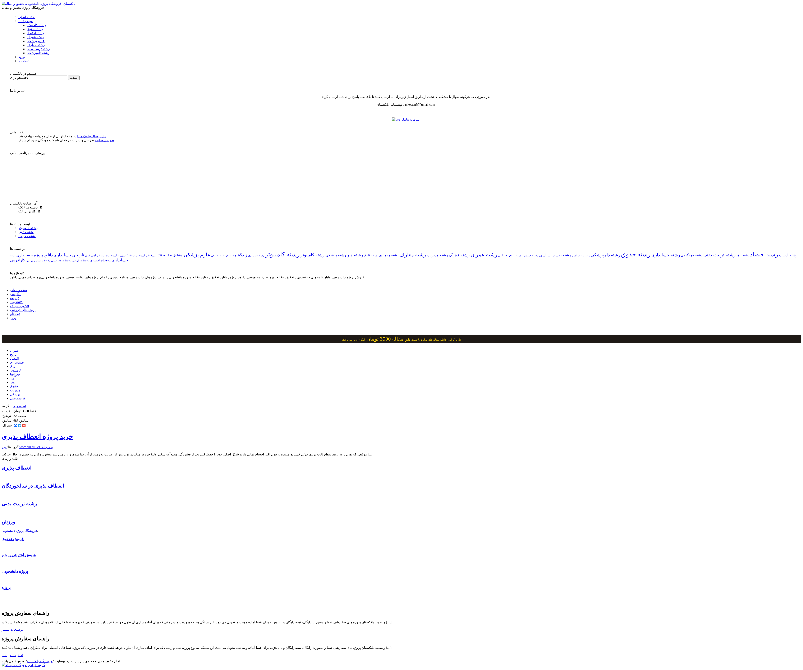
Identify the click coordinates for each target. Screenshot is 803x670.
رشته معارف (36, 45)
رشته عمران (35, 37)
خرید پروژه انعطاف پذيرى (37, 436)
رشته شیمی (530, 255)
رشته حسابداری (665, 254)
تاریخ (13, 354)
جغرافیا (15, 374)
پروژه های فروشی (23, 310)
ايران (87, 256)
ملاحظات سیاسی (42, 260)
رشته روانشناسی (581, 255)
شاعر (228, 255)
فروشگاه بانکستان (39, 661)
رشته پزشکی (335, 255)
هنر (12, 382)
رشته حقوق (35, 29)
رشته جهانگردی (691, 255)
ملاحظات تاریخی (81, 260)
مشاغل (178, 255)
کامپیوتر (15, 370)
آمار (12, 378)
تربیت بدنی (17, 398)
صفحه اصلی (26, 17)
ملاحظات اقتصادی (100, 260)
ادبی (93, 255)
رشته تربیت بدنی (38, 49)
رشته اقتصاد (35, 33)
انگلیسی (15, 294)
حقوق (14, 386)
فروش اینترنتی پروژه (19, 555)
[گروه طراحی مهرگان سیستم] (23, 665)
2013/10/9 (33, 447)
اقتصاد (14, 358)
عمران (14, 350)
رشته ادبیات (788, 255)
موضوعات (25, 21)
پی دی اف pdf (19, 306)
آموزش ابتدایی (152, 255)
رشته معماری (389, 255)
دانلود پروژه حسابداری (34, 255)
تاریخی (78, 255)
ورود (21, 57)
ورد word (16, 302)
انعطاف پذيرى (17, 468)
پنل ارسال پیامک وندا (91, 136)
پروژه (6, 587)
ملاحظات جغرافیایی (61, 260)
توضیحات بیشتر (12, 629)
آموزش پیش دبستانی (107, 255)
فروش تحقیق (13, 539)
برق (12, 366)
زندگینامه (239, 255)
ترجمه (14, 298)
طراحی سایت (104, 140)
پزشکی (15, 394)
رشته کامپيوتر (312, 255)
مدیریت (15, 390)
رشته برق (743, 255)
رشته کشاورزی (256, 255)
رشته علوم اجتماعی (510, 255)
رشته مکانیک (371, 255)
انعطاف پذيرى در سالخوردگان (33, 486)
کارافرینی (17, 260)
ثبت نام (23, 61)
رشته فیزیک (459, 255)
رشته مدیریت (437, 255)
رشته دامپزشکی (38, 53)
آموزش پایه (123, 255)
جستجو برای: (19, 77)
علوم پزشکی (36, 41)
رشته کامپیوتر (36, 25)
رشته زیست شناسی (555, 255)
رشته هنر (355, 255)
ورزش (29, 260)
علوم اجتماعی (218, 255)
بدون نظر (46, 447)
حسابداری (62, 255)
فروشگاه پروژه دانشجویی (19, 530)
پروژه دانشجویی (15, 571)
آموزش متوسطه (137, 255)
